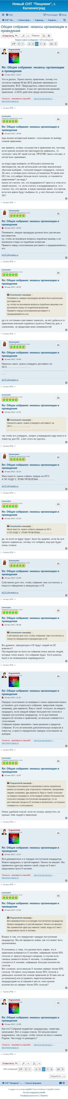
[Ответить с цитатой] (58, 52)
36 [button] (51, 43)
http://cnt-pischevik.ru (43, 99)
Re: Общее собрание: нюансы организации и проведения (33, 69)
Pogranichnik (14, 50)
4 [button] (29, 43)
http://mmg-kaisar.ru (10, 101)
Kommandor (14, 211)
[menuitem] (9, 15)
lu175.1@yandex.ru (10, 255)
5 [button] (32, 43)
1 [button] (22, 43)
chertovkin (6, 116)
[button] (13, 44)
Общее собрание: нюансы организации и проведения (34, 29)
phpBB (28, 1089)
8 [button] (44, 43)
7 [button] (40, 43)
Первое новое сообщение (26, 40)
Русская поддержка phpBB (34, 1092)
